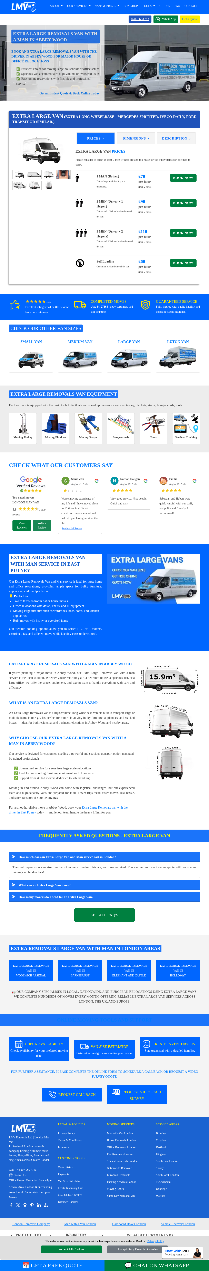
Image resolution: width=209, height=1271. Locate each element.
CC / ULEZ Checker (70, 1195)
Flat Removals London (120, 1154)
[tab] (19, 174)
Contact (191, 6)
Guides (164, 6)
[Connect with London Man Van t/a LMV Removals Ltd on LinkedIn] (39, 1205)
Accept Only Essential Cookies (138, 1249)
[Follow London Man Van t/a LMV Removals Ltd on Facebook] (11, 1205)
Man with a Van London (80, 1224)
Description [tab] (176, 138)
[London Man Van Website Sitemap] (46, 1205)
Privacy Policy (66, 1133)
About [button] (55, 6)
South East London (167, 1161)
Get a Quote (190, 19)
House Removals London (121, 1140)
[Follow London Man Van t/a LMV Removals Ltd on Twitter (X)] (18, 1205)
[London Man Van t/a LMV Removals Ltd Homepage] (23, 7)
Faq (177, 6)
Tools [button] (147, 6)
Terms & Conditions (69, 1140)
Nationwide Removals (119, 1168)
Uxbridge (161, 1188)
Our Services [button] (77, 6)
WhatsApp (169, 19)
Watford (160, 1195)
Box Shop (131, 6)
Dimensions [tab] (136, 138)
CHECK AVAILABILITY (39, 1049)
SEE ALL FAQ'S (104, 915)
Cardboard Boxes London (129, 1224)
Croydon (161, 1140)
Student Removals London (122, 1161)
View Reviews (22, 525)
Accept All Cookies (71, 1249)
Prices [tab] (95, 138)
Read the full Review (72, 528)
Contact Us (17, 1175)
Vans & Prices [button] (106, 6)
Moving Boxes (115, 1188)
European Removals (118, 1175)
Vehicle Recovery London (178, 1224)
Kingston (161, 1154)
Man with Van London (120, 1133)
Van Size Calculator (69, 1181)
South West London (167, 1175)
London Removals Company (31, 1224)
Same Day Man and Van (121, 1195)
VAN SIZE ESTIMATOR (104, 1050)
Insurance (63, 1147)
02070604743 (140, 19)
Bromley (161, 1133)
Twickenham (163, 1181)
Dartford (161, 1147)
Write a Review (42, 525)
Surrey (160, 1168)
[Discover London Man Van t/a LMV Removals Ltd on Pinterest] (32, 1205)
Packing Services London (121, 1181)
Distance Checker (68, 1201)
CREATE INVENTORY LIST (171, 1047)
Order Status (65, 1167)
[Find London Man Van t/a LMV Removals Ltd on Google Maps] (25, 1205)
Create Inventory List (70, 1188)
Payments (63, 1174)
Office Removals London (121, 1147)
